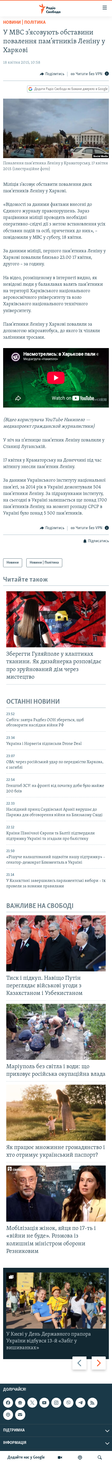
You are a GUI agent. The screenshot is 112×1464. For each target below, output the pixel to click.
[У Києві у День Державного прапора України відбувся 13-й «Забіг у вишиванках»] (56, 1300)
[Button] (52, 74)
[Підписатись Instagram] (56, 1403)
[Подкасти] (80, 1457)
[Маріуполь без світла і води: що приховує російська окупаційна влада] (56, 1032)
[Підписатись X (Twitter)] (32, 1403)
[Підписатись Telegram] (80, 1403)
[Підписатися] (20, 1415)
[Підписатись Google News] (20, 1403)
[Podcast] (8, 1415)
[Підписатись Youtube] (44, 1403)
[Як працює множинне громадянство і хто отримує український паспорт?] (56, 1113)
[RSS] (92, 1403)
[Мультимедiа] (60, 1457)
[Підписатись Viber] (68, 1403)
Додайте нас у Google (26, 1457)
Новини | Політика (24, 22)
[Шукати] (100, 1457)
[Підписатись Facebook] (8, 1403)
